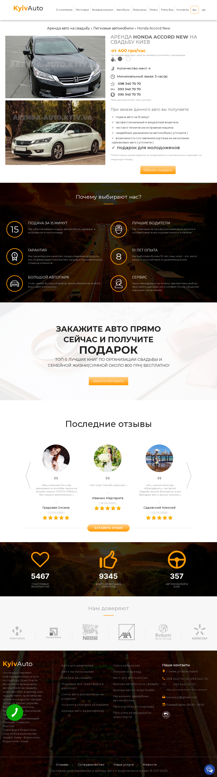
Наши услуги (124, 764)
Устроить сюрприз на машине (85, 704)
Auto (28, 8)
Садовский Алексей (159, 508)
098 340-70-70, (178, 678)
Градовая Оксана (56, 508)
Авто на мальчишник (77, 671)
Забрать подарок (157, 170)
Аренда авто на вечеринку (82, 710)
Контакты (183, 9)
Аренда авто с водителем (133, 690)
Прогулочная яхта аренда (133, 706)
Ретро (154, 9)
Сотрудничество (91, 764)
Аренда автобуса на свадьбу (136, 684)
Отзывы (62, 764)
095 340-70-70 (184, 684)
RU (194, 9)
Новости (150, 764)
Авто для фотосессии (130, 677)
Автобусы (122, 9)
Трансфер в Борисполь (19, 729)
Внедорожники (102, 9)
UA (204, 9)
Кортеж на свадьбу (76, 677)
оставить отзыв (108, 527)
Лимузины (139, 9)
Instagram (166, 714)
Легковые (82, 9)
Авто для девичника (77, 665)
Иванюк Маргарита (107, 498)
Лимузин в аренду (127, 671)
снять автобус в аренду (20, 691)
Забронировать (108, 381)
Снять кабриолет (126, 665)
